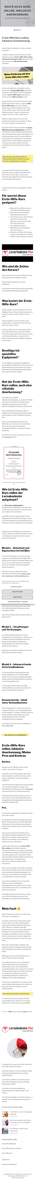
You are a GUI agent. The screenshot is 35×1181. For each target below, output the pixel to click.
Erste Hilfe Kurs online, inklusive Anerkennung (17, 10)
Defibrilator (29, 789)
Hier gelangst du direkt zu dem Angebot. (16, 993)
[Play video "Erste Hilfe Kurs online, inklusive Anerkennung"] (17, 253)
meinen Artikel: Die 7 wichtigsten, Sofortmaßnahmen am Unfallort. (16, 576)
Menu (18, 30)
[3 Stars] (4, 1011)
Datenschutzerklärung (14, 601)
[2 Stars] (3, 1011)
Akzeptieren (17, 592)
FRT (22, 1177)
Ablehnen (17, 597)
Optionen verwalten (16, 586)
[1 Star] (2, 1011)
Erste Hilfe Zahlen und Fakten (11, 1148)
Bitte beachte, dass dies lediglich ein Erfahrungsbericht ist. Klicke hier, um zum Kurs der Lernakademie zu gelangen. (16, 159)
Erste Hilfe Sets (7, 1153)
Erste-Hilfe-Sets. (7, 726)
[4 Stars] (6, 1011)
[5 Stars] (7, 1011)
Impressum (25, 601)
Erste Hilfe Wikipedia (9, 1144)
